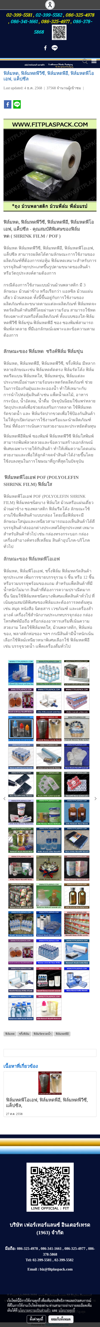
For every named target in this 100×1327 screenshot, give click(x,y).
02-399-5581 (19, 14)
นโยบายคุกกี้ (67, 1310)
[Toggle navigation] (94, 61)
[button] (83, 61)
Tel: (29, 1260)
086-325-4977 (55, 20)
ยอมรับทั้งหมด (61, 1319)
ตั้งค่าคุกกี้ (36, 1319)
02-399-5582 (48, 14)
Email (32, 1269)
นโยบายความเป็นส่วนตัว (34, 1310)
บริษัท (17, 1225)
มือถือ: (10, 1248)
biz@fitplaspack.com (56, 1269)
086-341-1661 (24, 20)
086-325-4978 (79, 14)
